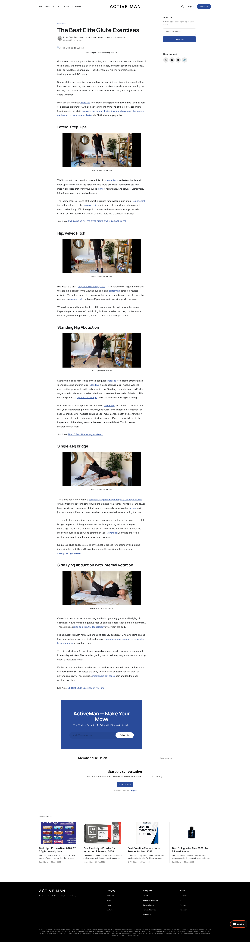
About (145, 896)
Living (109, 905)
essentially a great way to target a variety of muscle (115, 499)
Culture (110, 910)
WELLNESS (44, 6)
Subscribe (203, 6)
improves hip (90, 205)
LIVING (66, 6)
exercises (85, 102)
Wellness (62, 24)
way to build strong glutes (91, 286)
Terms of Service (149, 910)
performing (114, 290)
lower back (112, 532)
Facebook (183, 896)
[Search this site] (182, 6)
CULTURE (77, 6)
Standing (94, 384)
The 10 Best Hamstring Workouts (85, 434)
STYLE (56, 6)
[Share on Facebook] (172, 60)
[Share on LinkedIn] (178, 60)
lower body (112, 180)
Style (109, 900)
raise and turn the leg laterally (88, 626)
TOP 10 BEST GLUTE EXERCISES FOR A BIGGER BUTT (97, 221)
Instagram (183, 910)
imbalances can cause (103, 675)
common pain (76, 299)
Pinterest (183, 905)
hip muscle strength (87, 397)
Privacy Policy (148, 905)
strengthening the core (69, 553)
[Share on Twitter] (165, 60)
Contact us (147, 914)
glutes (101, 188)
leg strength (139, 200)
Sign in (191, 6)
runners (132, 508)
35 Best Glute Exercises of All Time (86, 687)
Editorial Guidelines (150, 900)
